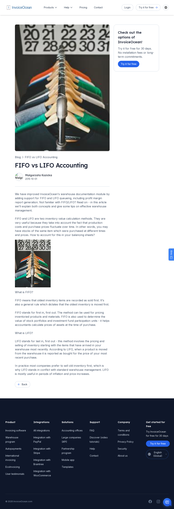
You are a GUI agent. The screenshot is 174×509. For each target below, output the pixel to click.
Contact (98, 7)
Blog (18, 157)
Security (122, 448)
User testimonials (14, 473)
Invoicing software (15, 430)
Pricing (83, 7)
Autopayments (13, 448)
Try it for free (128, 63)
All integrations (41, 430)
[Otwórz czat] (167, 502)
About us (123, 455)
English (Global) (157, 454)
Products (49, 7)
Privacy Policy (126, 441)
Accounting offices (72, 430)
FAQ (92, 430)
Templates (67, 466)
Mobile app (68, 459)
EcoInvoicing (12, 466)
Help (66, 7)
